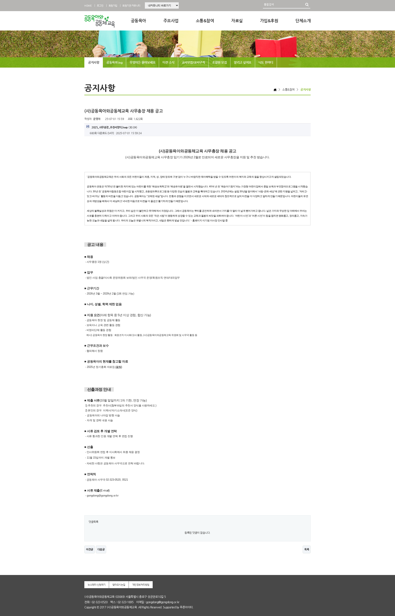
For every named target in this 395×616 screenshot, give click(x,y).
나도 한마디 (266, 62)
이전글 (89, 549)
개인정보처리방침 (140, 584)
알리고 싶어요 (242, 62)
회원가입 (113, 5)
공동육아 (138, 20)
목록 (306, 549)
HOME (88, 5)
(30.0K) (114, 127)
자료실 (237, 20)
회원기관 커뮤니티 (131, 5)
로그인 (100, 5)
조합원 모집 (219, 62)
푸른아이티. (186, 607)
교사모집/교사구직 (193, 62)
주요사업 (171, 20)
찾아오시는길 (118, 584)
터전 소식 (168, 62)
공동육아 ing (114, 62)
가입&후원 (269, 20)
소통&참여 (205, 20)
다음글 (101, 549)
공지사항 (93, 62)
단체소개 (303, 20)
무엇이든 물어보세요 (142, 62)
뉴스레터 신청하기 (97, 584)
